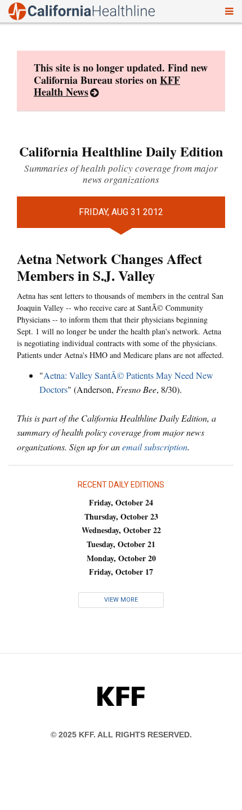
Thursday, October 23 (121, 516)
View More (121, 599)
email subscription (154, 447)
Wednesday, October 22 (121, 530)
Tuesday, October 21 (121, 544)
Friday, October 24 (121, 502)
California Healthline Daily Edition (121, 151)
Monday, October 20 (121, 558)
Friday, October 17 (121, 572)
